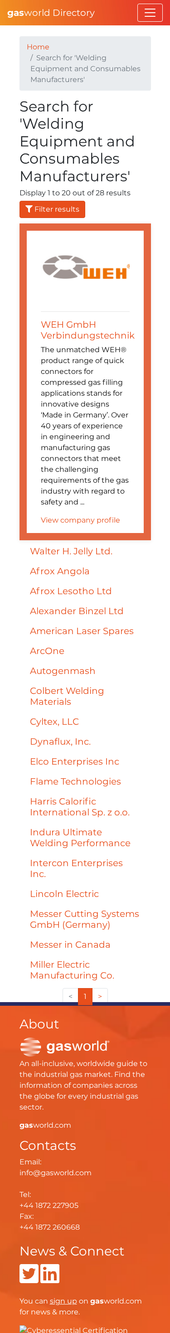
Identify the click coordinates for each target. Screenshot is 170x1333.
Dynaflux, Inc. (60, 741)
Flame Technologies (75, 781)
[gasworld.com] (64, 1046)
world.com (45, 1125)
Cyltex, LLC (54, 721)
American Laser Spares (82, 630)
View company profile (80, 520)
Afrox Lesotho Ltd (71, 591)
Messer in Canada (70, 944)
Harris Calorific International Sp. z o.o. (80, 807)
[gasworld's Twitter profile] (29, 1279)
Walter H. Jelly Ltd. (71, 551)
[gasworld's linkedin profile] (49, 1279)
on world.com (96, 1301)
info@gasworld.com (55, 1172)
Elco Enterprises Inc (74, 761)
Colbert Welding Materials (67, 696)
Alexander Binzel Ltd (77, 611)
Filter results (56, 209)
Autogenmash (63, 670)
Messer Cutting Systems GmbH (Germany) (84, 919)
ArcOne (47, 650)
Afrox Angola (60, 571)
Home (38, 47)
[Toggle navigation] (150, 13)
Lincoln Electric (64, 893)
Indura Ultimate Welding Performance (80, 837)
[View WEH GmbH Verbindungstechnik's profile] (85, 272)
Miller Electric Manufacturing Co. (72, 970)
